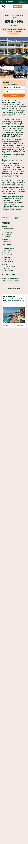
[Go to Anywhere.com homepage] (3, 7)
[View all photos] (14, 51)
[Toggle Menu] (25, 7)
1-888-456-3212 (8, 2)
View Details (20, 326)
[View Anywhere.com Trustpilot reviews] (23, 2)
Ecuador (14, 25)
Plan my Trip (17, 6)
